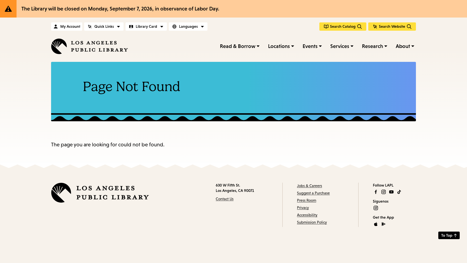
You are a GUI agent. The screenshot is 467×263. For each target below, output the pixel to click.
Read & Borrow (237, 46)
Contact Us (225, 199)
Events (310, 46)
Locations (279, 46)
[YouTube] (391, 192)
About (403, 46)
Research (372, 46)
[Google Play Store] (383, 224)
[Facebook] (376, 192)
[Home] (89, 46)
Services (339, 46)
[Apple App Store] (376, 224)
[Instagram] (383, 192)
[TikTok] (399, 192)
